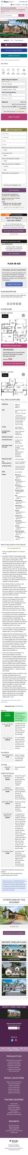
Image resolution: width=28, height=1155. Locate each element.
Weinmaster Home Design (14, 1114)
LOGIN (23, 4)
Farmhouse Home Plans (14, 1065)
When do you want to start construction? (13, 148)
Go (18, 1028)
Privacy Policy (21, 207)
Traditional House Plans (14, 1069)
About (11, 1050)
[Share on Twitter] (17, 304)
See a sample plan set (14, 548)
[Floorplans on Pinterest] (16, 1040)
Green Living (14, 1103)
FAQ (25, 1048)
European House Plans (14, 60)
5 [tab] (17, 39)
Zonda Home (14, 1132)
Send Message (14, 190)
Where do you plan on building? (11, 164)
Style (6, 60)
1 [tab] (8, 39)
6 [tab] (20, 39)
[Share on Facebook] (14, 304)
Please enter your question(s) (10, 173)
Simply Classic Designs (14, 1109)
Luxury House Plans (14, 1087)
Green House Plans (14, 1085)
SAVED (14, 4)
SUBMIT (21, 15)
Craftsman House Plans (14, 1064)
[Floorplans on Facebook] (12, 1040)
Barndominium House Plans (14, 1060)
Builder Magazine (14, 1129)
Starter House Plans (14, 1091)
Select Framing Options (9, 92)
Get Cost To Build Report (14, 231)
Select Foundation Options (10, 87)
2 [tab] (10, 39)
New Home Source (14, 1125)
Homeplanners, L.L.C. (14, 1105)
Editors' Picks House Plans (14, 1082)
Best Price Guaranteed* (19, 104)
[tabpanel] (14, 28)
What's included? (6, 81)
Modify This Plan (14, 56)
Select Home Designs (14, 1107)
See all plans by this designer (14, 933)
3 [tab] (13, 39)
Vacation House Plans (14, 1093)
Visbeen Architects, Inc (14, 1112)
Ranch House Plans (14, 1067)
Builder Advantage (14, 1127)
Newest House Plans (14, 1089)
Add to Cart (14, 117)
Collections (15, 1048)
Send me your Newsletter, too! (12, 185)
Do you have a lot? (7, 153)
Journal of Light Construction (14, 1131)
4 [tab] (15, 39)
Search (3, 1048)
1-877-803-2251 (23, 2)
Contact (16, 1050)
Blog (21, 1048)
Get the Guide (14, 254)
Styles (8, 1048)
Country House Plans (14, 1062)
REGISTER (18, 4)
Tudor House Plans (14, 1071)
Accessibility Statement (14, 1149)
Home (2, 60)
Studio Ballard (14, 1111)
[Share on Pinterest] (20, 304)
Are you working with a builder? (11, 158)
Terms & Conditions (15, 11)
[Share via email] (8, 304)
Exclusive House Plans (14, 1084)
